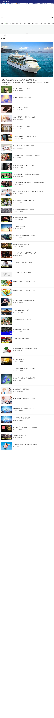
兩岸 (25, 23)
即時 (13, 23)
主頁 (1, 35)
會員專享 (8, 23)
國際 (29, 23)
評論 (45, 23)
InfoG (36, 23)
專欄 (41, 23)
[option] (27, 59)
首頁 (2, 23)
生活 (49, 23)
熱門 (17, 23)
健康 (52, 23)
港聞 (21, 23)
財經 (33, 23)
